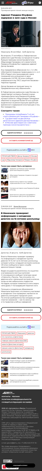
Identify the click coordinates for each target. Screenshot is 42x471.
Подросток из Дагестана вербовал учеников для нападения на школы (24, 381)
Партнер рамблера (19, 461)
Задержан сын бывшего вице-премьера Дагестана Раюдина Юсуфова (22, 169)
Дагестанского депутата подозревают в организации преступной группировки (22, 195)
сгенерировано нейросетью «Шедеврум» (17, 249)
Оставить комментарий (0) (21, 141)
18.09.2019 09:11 (6, 8)
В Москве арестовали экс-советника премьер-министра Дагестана (19, 124)
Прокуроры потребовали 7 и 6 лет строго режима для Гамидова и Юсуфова (20, 115)
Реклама (16, 396)
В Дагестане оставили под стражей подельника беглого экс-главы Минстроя (23, 182)
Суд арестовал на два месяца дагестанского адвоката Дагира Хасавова (20, 120)
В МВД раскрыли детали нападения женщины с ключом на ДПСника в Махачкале (24, 368)
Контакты (6, 396)
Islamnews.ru (5, 48)
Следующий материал (20, 465)
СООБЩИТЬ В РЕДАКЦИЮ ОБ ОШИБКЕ (17, 402)
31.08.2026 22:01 (6, 206)
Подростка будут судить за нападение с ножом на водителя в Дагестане (22, 361)
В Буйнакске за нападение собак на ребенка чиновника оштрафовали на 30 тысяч (24, 374)
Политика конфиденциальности (16, 399)
